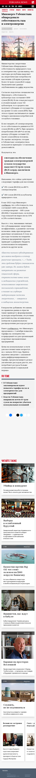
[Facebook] (25, 415)
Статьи (12, 10)
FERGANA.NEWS (18, 2)
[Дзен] (17, 415)
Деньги (16, 29)
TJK (9, 6)
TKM (13, 6)
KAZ (3, 6)
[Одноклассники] (14, 415)
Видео (18, 10)
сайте (20, 87)
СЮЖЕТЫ (30, 10)
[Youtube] (28, 415)
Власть (11, 32)
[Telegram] (21, 415)
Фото (24, 10)
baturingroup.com (11, 776)
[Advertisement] (18, 439)
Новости (5, 10)
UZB (16, 6)
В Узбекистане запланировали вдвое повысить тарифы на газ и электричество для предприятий (16, 388)
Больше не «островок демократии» (12, 724)
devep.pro (27, 775)
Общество (5, 32)
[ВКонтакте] (10, 415)
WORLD (20, 6)
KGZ (6, 6)
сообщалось (12, 328)
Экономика (23, 29)
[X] (7, 415)
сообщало (6, 205)
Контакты (5, 770)
